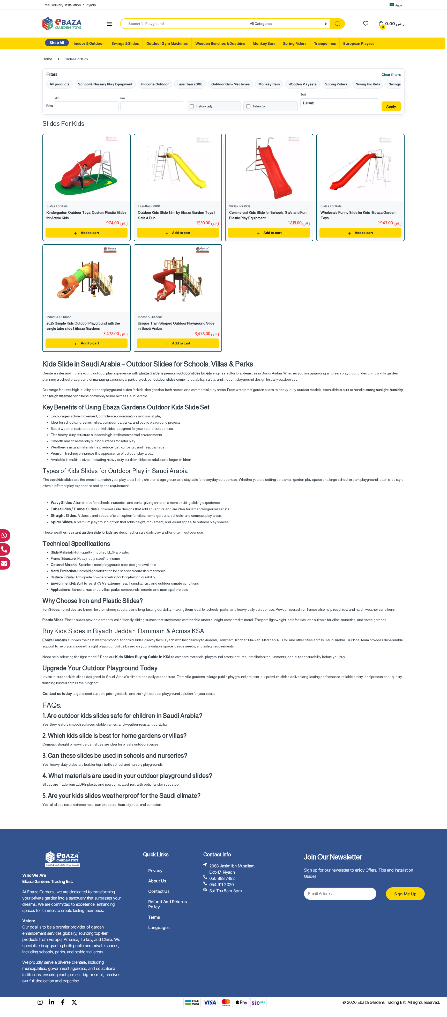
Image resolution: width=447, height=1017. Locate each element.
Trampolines (325, 43)
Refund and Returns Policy (167, 904)
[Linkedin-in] (51, 1002)
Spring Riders (295, 43)
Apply (391, 106)
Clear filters (391, 74)
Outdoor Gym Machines (167, 43)
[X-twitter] (74, 1002)
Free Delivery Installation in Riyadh (69, 5)
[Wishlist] (366, 23)
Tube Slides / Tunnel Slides (74, 509)
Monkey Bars (264, 43)
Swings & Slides (125, 43)
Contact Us (159, 891)
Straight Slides (63, 515)
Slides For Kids (57, 206)
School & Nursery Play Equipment (105, 84)
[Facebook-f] (63, 1002)
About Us (157, 880)
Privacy (155, 870)
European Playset (358, 43)
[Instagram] (40, 1002)
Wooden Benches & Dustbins (220, 43)
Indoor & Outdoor (89, 43)
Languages (159, 927)
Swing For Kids (368, 84)
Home (47, 59)
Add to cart (90, 233)
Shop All (57, 42)
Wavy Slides (61, 502)
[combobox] (183, 23)
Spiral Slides (61, 522)
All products (59, 84)
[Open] (109, 23)
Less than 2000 (190, 84)
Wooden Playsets (302, 84)
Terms (154, 917)
